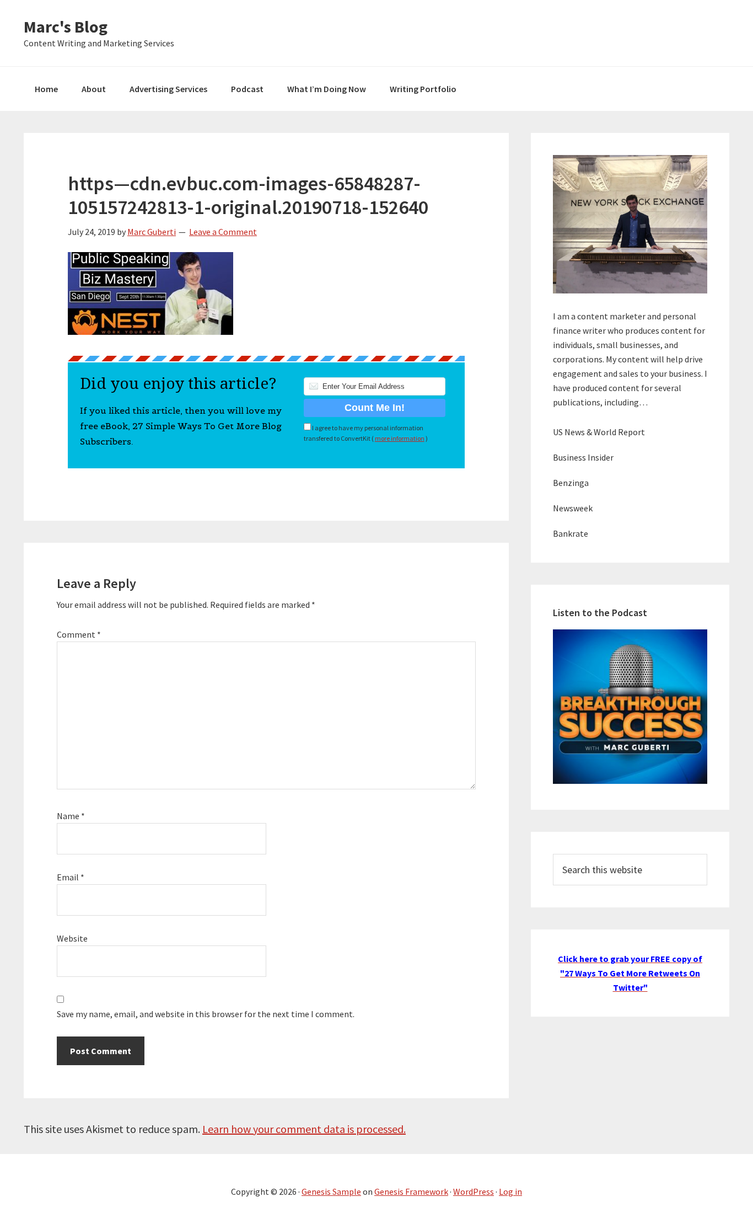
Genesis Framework (411, 1191)
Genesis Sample (331, 1191)
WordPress (473, 1191)
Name (71, 815)
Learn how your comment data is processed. (304, 1129)
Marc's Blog (65, 26)
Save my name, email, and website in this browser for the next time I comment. (205, 1013)
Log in (510, 1191)
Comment (79, 634)
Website (72, 938)
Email (70, 877)
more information (399, 438)
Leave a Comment (223, 231)
